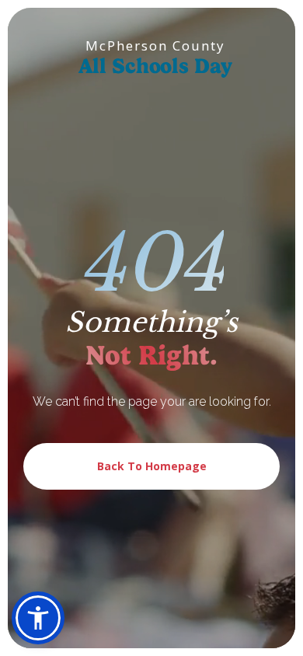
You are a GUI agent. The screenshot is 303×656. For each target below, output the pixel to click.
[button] (38, 617)
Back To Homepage (152, 466)
